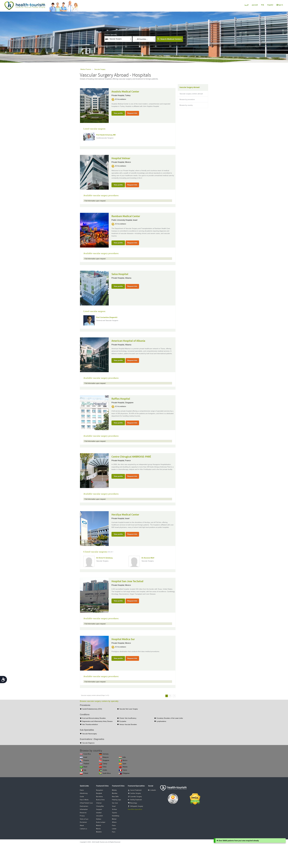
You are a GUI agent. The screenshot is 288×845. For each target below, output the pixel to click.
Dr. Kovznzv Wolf (148, 558)
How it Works (84, 800)
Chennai (99, 803)
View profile (118, 113)
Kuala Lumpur (100, 822)
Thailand (86, 763)
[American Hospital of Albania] (94, 354)
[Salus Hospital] (94, 288)
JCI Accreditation (120, 99)
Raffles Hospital (120, 399)
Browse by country (186, 105)
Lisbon (114, 829)
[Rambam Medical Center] (94, 230)
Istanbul (99, 813)
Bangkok (99, 793)
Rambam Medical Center (125, 216)
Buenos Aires (100, 800)
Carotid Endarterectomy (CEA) (92, 709)
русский (255, 5)
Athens (114, 822)
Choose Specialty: (110, 34)
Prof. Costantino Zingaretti (106, 317)
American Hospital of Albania (128, 341)
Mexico (128, 162)
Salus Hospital (119, 274)
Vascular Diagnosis (88, 743)
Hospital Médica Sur (123, 639)
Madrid (98, 825)
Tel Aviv (114, 809)
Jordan (105, 770)
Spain (124, 763)
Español (270, 5)
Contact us (83, 829)
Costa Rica (87, 754)
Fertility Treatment (136, 800)
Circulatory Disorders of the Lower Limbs (169, 718)
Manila (98, 829)
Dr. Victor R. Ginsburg (104, 558)
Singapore (129, 403)
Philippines (126, 773)
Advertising (84, 793)
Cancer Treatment (136, 790)
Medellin (99, 832)
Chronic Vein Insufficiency (127, 718)
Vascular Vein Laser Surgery (128, 709)
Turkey (127, 95)
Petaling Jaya (116, 800)
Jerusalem (99, 816)
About (82, 825)
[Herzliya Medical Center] (94, 528)
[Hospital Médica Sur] (94, 653)
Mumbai (114, 793)
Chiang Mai (100, 806)
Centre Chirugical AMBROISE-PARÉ (131, 457)
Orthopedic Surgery (136, 806)
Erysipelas (122, 721)
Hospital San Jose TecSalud (127, 581)
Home (82, 790)
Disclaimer (83, 822)
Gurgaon (99, 809)
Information (84, 809)
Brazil (85, 767)
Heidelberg (115, 816)
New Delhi (115, 796)
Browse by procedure (187, 99)
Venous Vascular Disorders (128, 724)
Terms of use (84, 819)
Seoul (114, 806)
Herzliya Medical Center (125, 514)
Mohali (114, 819)
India (124, 757)
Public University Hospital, (122, 220)
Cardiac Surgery (135, 793)
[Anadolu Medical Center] (94, 105)
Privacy (82, 816)
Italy (84, 770)
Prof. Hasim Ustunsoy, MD (106, 135)
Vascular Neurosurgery (89, 734)
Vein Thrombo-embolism (90, 724)
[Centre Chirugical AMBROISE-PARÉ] (94, 470)
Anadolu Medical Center (125, 91)
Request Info (132, 113)
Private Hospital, (118, 95)
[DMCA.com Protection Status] (195, 799)
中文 (262, 5)
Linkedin (153, 790)
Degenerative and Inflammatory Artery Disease (97, 721)
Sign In (280, 5)
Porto (114, 825)
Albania (128, 278)
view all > (110, 552)
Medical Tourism (85, 69)
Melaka (114, 790)
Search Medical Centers (171, 39)
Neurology (133, 803)
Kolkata (98, 819)
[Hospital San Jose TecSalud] (94, 595)
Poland (85, 773)
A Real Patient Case (86, 803)
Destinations (84, 806)
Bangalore (99, 790)
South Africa (107, 773)
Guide (82, 796)
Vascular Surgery (99, 69)
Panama (86, 760)
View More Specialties (135, 809)
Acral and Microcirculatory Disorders (94, 718)
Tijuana (114, 813)
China (104, 767)
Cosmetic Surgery (136, 796)
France (128, 460)
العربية (246, 5)
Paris (113, 832)
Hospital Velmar (120, 158)
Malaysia (105, 757)
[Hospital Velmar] (94, 172)
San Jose (115, 803)
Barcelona (99, 796)
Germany (106, 754)
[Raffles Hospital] (94, 412)
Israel (135, 220)
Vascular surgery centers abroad (191, 94)
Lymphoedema (161, 721)
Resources (83, 813)
